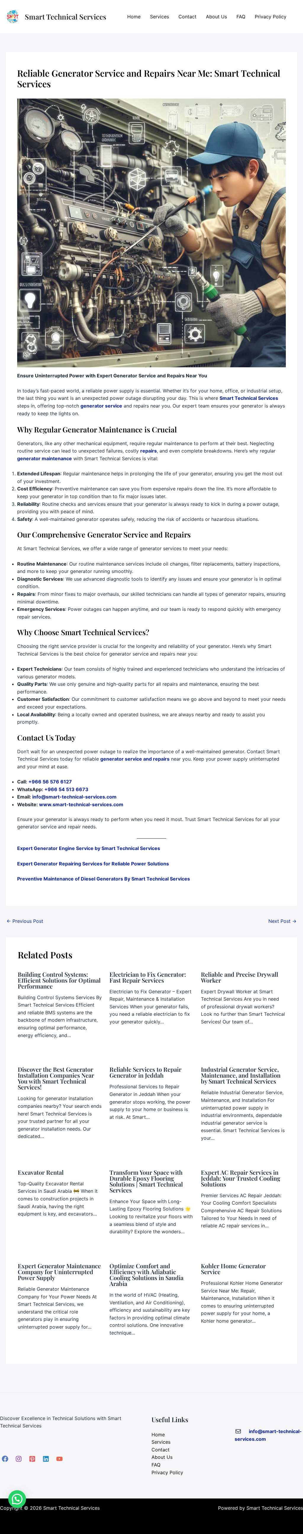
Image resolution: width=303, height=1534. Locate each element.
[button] (17, 1499)
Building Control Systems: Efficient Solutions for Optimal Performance (59, 980)
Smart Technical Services (65, 16)
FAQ (240, 17)
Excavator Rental (41, 1172)
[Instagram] (19, 1459)
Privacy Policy (270, 17)
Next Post (282, 921)
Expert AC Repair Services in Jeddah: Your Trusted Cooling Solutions (240, 1178)
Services (159, 17)
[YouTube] (59, 1459)
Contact (187, 17)
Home (134, 17)
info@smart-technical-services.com (74, 797)
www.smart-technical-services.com (81, 804)
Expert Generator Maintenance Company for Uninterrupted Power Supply (59, 1272)
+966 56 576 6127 (50, 782)
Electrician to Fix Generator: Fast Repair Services (147, 977)
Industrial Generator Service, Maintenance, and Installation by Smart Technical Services (241, 1075)
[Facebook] (5, 1459)
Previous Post (25, 921)
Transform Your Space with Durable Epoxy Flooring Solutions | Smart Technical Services (146, 1181)
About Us (216, 17)
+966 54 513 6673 (66, 789)
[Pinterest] (32, 1459)
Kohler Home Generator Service (233, 1269)
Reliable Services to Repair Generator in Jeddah (145, 1072)
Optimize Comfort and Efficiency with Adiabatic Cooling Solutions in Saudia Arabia (146, 1274)
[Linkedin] (46, 1459)
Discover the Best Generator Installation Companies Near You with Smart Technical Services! (56, 1078)
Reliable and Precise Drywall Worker (239, 977)
